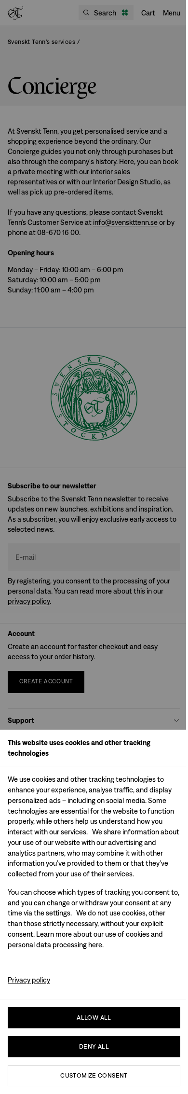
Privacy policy (29, 980)
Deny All (94, 1046)
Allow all (94, 1017)
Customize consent (94, 1075)
